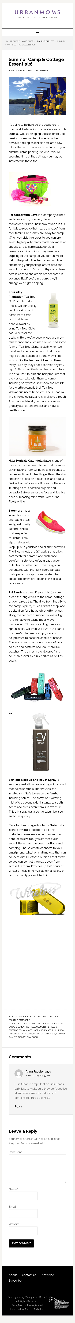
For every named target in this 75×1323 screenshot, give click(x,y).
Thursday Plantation (27, 1037)
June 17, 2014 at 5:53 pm (38, 1075)
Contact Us (29, 1275)
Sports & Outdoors (19, 1020)
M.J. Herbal (58, 1030)
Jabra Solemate (42, 1030)
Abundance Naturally (36, 1023)
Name (13, 1189)
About (13, 1275)
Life (56, 1016)
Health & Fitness (32, 1016)
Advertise (48, 1275)
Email (13, 1206)
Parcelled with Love (20, 1033)
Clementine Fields (46, 1027)
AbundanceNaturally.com (25, 401)
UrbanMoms (37, 14)
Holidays (47, 1016)
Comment (16, 1152)
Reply (18, 1106)
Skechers (15, 510)
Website (14, 1224)
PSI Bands (38, 1033)
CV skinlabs (25, 1030)
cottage (13, 1030)
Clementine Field (25, 1027)
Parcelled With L (23, 215)
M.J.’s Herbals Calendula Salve (30, 460)
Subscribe (15, 1280)
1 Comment (42, 70)
